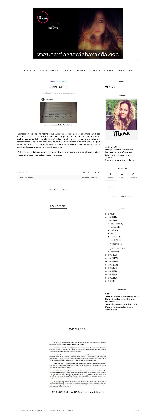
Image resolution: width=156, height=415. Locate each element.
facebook (111, 178)
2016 (110, 264)
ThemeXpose (37, 410)
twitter (122, 178)
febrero (114, 236)
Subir (135, 410)
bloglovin (110, 187)
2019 (110, 255)
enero (113, 251)
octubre (114, 227)
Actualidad (94, 70)
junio (113, 230)
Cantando (109, 70)
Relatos (67, 70)
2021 (110, 217)
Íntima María (29, 70)
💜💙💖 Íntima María (58, 81)
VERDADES (115, 240)
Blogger (99, 392)
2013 (110, 274)
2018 (110, 258)
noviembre (115, 223)
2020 (110, 220)
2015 (110, 268)
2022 (110, 214)
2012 (110, 277)
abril (113, 233)
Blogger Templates (65, 410)
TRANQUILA (116, 244)
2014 (110, 271)
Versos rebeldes (125, 70)
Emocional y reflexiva (49, 70)
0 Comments (23, 172)
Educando (80, 70)
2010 (110, 281)
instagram (133, 178)
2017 (110, 261)
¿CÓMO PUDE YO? (118, 248)
